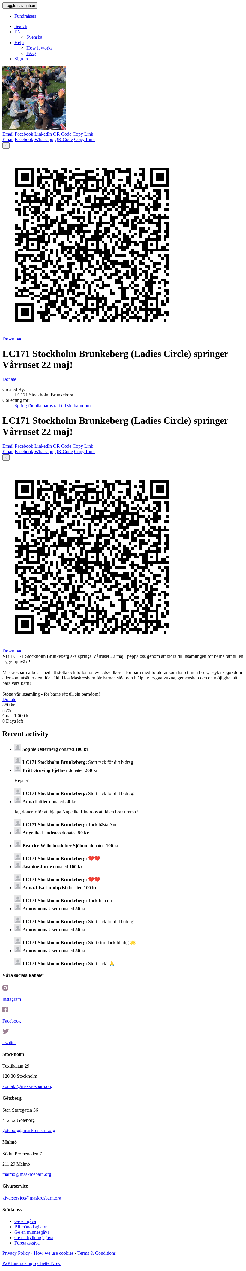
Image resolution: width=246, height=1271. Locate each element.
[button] (17, 31)
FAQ (31, 53)
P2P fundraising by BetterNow (31, 1263)
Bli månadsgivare (30, 1226)
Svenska (34, 37)
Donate (9, 379)
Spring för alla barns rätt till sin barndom (52, 405)
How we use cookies (54, 1253)
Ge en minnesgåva (32, 1232)
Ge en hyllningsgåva (33, 1237)
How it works (39, 47)
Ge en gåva (25, 1221)
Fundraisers (25, 16)
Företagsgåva (27, 1242)
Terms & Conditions (96, 1253)
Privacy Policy (16, 1253)
